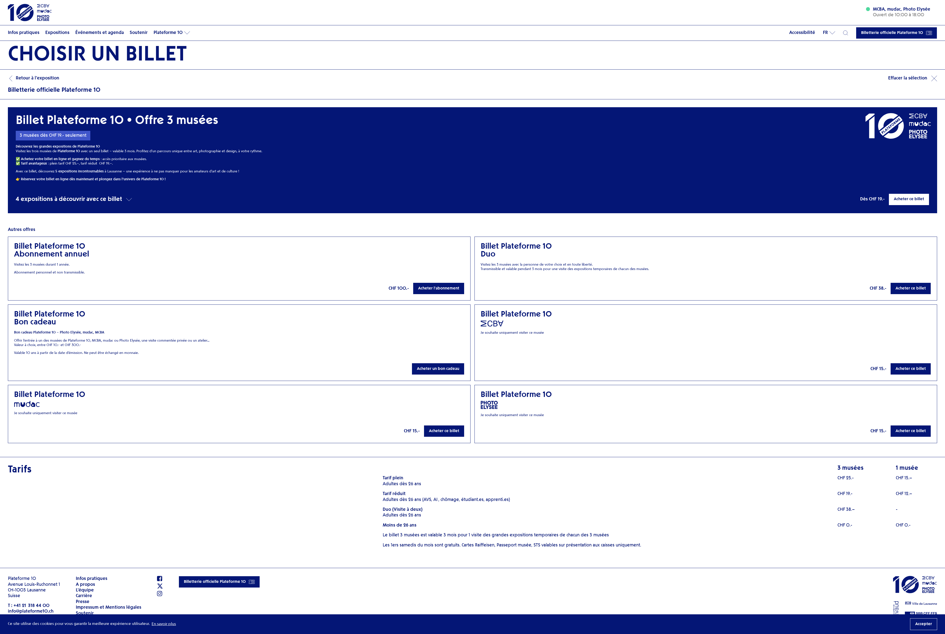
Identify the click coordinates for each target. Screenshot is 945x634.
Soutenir (139, 32)
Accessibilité (802, 32)
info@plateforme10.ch (31, 611)
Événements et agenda (99, 32)
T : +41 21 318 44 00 (28, 606)
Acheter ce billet (909, 199)
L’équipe (85, 590)
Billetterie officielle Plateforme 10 (892, 33)
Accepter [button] (923, 624)
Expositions (57, 32)
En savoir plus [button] (164, 624)
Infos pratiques (23, 32)
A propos (85, 584)
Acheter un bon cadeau (438, 369)
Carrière (84, 596)
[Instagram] (160, 593)
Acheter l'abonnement (438, 288)
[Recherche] (845, 32)
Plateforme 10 (168, 32)
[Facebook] (160, 578)
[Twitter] (160, 586)
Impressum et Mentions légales (108, 607)
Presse (82, 602)
